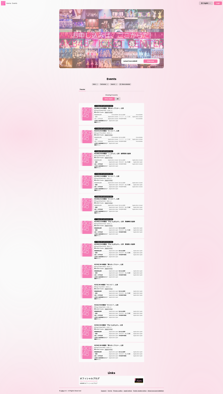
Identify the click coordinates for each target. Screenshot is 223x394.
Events (14, 3)
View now (150, 61)
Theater (82, 89)
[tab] (82, 89)
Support (104, 391)
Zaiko (62, 391)
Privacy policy (118, 391)
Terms (110, 391)
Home (8, 3)
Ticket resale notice (140, 391)
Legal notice (128, 391)
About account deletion (156, 391)
